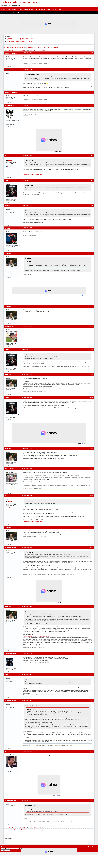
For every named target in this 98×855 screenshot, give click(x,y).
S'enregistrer (34, 9)
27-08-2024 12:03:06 (27, 653)
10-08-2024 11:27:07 (27, 69)
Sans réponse (21, 12)
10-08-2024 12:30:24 (27, 105)
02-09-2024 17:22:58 (27, 751)
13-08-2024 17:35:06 (27, 205)
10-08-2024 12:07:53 (27, 92)
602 (41, 50)
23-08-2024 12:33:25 (27, 527)
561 (24, 50)
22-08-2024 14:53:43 (27, 326)
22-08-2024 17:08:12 (27, 448)
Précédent (10, 50)
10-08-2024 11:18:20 (27, 53)
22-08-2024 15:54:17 (27, 374)
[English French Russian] (4, 850)
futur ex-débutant (10, 547)
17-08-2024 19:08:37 (27, 253)
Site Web (9, 166)
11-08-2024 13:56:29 (27, 180)
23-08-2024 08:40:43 (27, 495)
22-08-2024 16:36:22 (27, 397)
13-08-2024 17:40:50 (27, 228)
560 (21, 50)
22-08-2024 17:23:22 (27, 468)
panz (6, 674)
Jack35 (7, 180)
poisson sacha (9, 326)
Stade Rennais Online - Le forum (19, 2)
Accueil (3, 9)
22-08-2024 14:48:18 (27, 306)
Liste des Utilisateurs (11, 9)
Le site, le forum (17, 47)
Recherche (27, 9)
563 (31, 50)
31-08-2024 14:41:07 (27, 700)
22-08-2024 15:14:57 (27, 349)
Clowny (7, 751)
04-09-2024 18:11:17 (27, 800)
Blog (60, 9)
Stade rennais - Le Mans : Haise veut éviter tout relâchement (22, 40)
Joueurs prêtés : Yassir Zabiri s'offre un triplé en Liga (20, 38)
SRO (54, 9)
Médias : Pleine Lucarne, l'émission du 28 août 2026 (19, 41)
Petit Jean (8, 253)
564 (35, 50)
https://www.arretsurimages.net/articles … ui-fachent (36, 636)
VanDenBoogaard (10, 653)
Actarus (7, 228)
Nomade (7, 205)
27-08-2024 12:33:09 (27, 674)
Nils (6, 155)
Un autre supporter (11, 53)
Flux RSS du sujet (92, 847)
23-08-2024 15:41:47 (27, 547)
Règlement (20, 9)
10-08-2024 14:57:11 (27, 155)
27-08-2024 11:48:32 (27, 606)
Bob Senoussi (9, 468)
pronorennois (9, 105)
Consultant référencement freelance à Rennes (33, 174)
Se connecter (41, 9)
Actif (17, 12)
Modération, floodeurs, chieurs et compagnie (41, 47)
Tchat (48, 9)
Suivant (45, 50)
